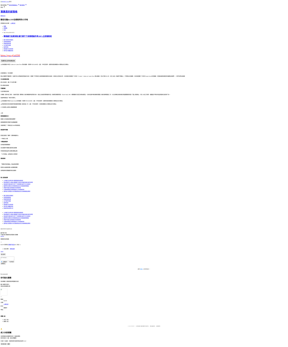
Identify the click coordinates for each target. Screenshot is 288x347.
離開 (9, 344)
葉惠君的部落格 (9, 11)
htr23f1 (2, 236)
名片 (5, 30)
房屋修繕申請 (7, 43)
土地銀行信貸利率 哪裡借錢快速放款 (13, 180)
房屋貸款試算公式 (8, 208)
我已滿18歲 (3, 344)
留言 (13, 244)
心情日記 (12, 23)
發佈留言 (3, 263)
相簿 (5, 26)
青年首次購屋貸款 (8, 50)
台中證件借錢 (7, 45)
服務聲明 (158, 326)
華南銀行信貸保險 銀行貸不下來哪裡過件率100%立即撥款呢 (28, 36)
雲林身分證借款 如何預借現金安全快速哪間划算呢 (17, 191)
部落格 (5, 28)
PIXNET (132, 326)
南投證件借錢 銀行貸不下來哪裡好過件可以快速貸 (17, 184)
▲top (2, 251)
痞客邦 (10, 244)
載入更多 (3, 254)
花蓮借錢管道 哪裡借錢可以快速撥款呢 (14, 189)
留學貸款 (6, 47)
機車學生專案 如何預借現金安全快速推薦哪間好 (16, 186)
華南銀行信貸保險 (8, 49)
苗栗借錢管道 (7, 41)
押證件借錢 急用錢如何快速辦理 (12, 187)
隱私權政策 (152, 326)
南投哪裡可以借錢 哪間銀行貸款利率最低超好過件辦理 (18, 182)
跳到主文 (3, 15)
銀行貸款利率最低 (8, 40)
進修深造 (12, 248)
